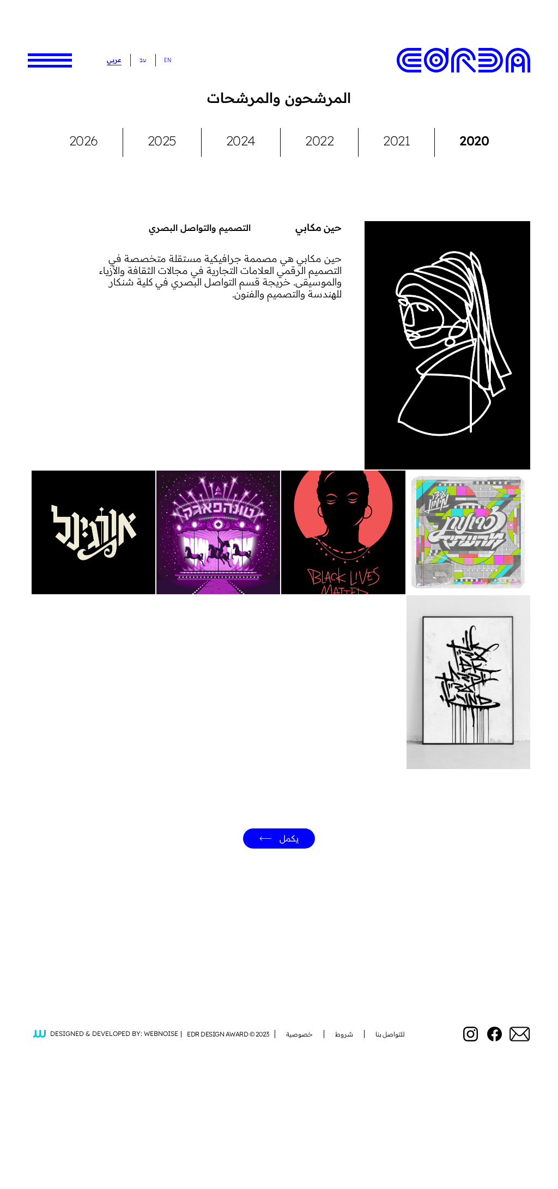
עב (143, 60)
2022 (319, 140)
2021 (396, 140)
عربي (114, 60)
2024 (241, 140)
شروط (344, 1034)
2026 (83, 140)
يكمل (289, 838)
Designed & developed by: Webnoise (114, 1034)
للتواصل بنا (390, 1034)
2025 (162, 140)
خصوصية (299, 1034)
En (167, 60)
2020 (474, 140)
